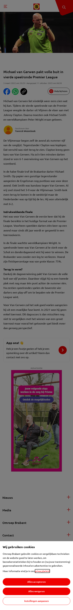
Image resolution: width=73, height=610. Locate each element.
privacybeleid (42, 571)
